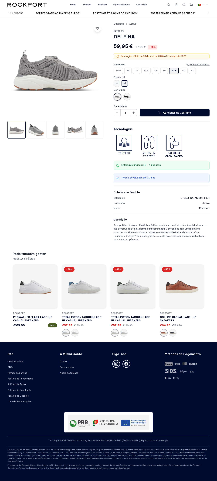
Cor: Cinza (119, 90)
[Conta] (176, 5)
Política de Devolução (19, 390)
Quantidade (120, 106)
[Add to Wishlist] (97, 28)
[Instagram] (116, 364)
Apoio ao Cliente (69, 373)
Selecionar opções (35, 303)
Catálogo (119, 23)
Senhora (102, 4)
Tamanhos (119, 64)
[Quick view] (51, 277)
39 (164, 70)
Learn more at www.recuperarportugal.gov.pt (110, 468)
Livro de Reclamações (19, 401)
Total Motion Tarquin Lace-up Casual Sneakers (82, 319)
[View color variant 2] (75, 333)
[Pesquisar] (168, 5)
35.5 (118, 70)
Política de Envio (16, 384)
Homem (87, 4)
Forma (119, 77)
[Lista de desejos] (184, 5)
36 (127, 70)
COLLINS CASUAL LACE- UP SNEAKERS (178, 319)
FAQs (10, 367)
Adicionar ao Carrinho (177, 112)
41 (192, 70)
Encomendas (67, 367)
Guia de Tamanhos (200, 64)
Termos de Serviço (17, 373)
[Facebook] (126, 364)
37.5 (146, 70)
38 (155, 70)
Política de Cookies (18, 395)
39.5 (173, 70)
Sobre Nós (141, 4)
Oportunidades (121, 4)
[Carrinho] (191, 5)
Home (73, 4)
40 (183, 70)
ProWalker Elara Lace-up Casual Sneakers (32, 319)
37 (136, 70)
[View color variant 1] (66, 333)
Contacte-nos (15, 361)
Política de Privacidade (20, 378)
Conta (63, 361)
